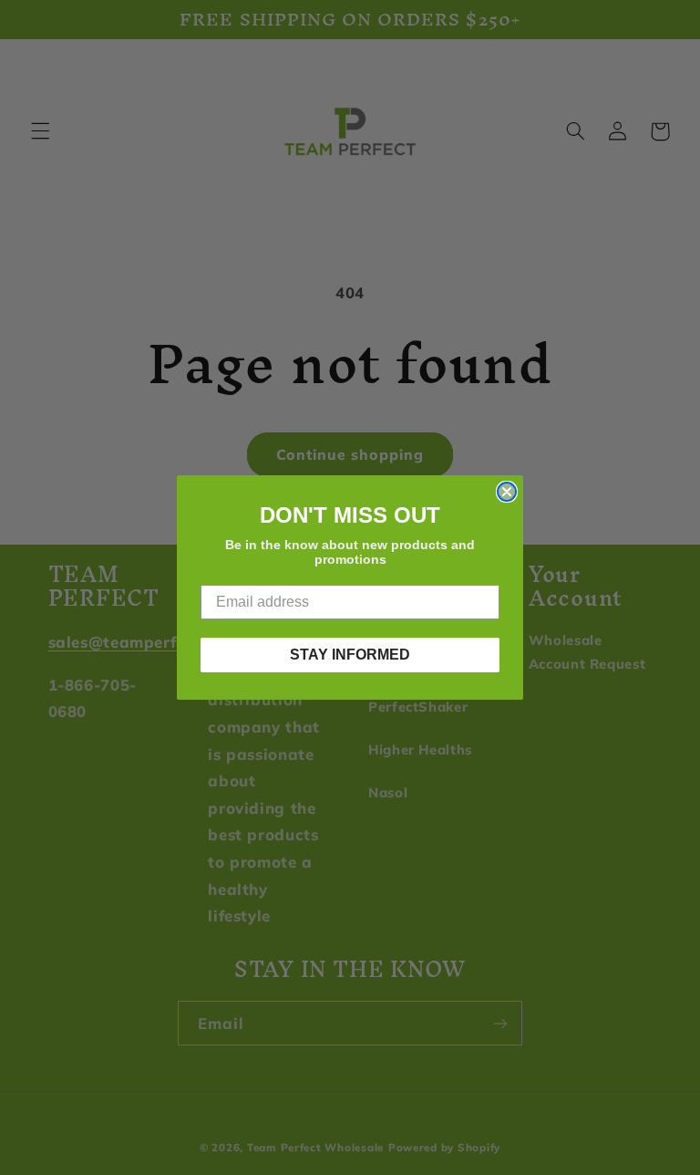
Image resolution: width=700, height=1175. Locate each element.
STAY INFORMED (350, 654)
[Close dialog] (507, 492)
